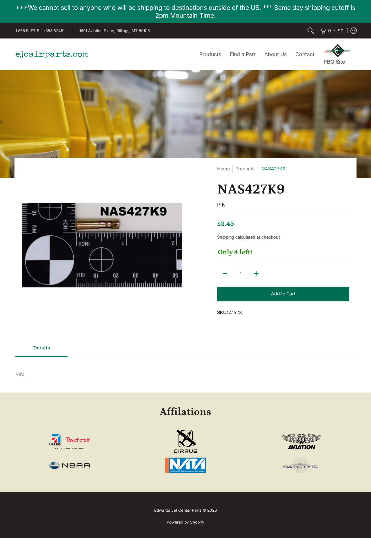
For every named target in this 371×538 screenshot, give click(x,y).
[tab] (41, 350)
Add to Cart (283, 293)
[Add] (256, 273)
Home (223, 169)
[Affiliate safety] (301, 465)
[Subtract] (225, 273)
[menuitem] (332, 30)
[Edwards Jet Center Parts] (51, 54)
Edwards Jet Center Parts (177, 510)
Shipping (225, 237)
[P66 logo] (301, 441)
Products (244, 169)
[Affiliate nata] (185, 465)
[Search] (311, 30)
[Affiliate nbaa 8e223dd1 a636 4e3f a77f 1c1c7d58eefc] (69, 465)
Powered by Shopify (185, 522)
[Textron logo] (69, 441)
